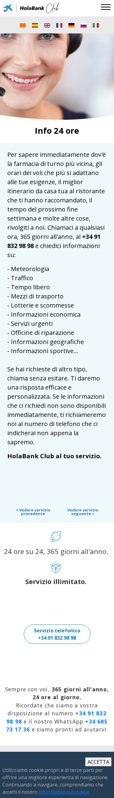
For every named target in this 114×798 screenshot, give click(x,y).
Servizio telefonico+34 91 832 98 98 (57, 634)
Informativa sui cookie (64, 792)
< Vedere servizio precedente (33, 511)
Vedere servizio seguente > (82, 511)
